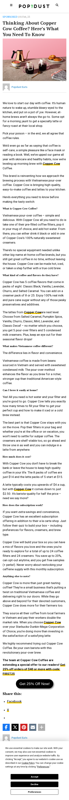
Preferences (34, 792)
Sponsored (10, 16)
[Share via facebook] (6, 727)
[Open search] (57, 5)
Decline (34, 784)
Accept (34, 777)
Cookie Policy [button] (28, 763)
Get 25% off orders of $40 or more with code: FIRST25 (34, 669)
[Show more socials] (41, 727)
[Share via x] (15, 727)
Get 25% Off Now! (34, 684)
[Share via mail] (32, 727)
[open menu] (11, 5)
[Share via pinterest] (23, 727)
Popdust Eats (19, 87)
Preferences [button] (43, 767)
